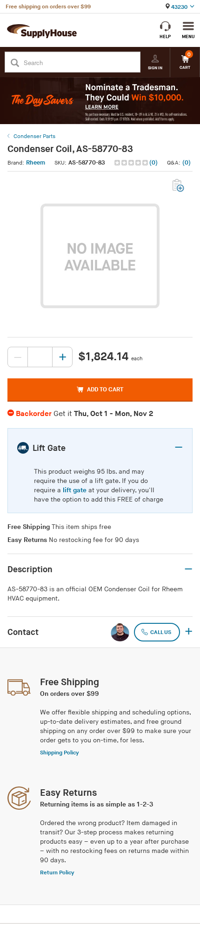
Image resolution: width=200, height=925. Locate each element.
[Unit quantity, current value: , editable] (40, 357)
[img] (131, 162)
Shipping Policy (59, 752)
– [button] (178, 447)
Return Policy (57, 872)
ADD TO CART (105, 389)
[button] (137, 163)
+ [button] (189, 632)
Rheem (35, 162)
